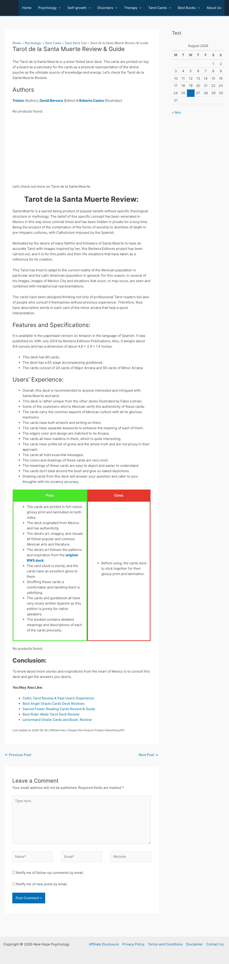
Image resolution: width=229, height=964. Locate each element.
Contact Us (215, 944)
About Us (214, 8)
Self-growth (77, 8)
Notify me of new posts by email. (42, 884)
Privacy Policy (133, 944)
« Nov (176, 112)
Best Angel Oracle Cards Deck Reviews (54, 703)
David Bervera (51, 100)
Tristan (18, 100)
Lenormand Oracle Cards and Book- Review (57, 720)
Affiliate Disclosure (104, 944)
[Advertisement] (82, 150)
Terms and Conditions (165, 944)
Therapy (130, 8)
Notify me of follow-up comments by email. (50, 873)
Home (27, 8)
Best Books (187, 8)
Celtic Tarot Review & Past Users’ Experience (58, 698)
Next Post (148, 755)
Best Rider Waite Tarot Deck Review (51, 714)
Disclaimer (194, 944)
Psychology (47, 8)
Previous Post (18, 755)
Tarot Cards (157, 8)
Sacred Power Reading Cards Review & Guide (59, 709)
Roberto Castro (91, 100)
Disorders (105, 8)
